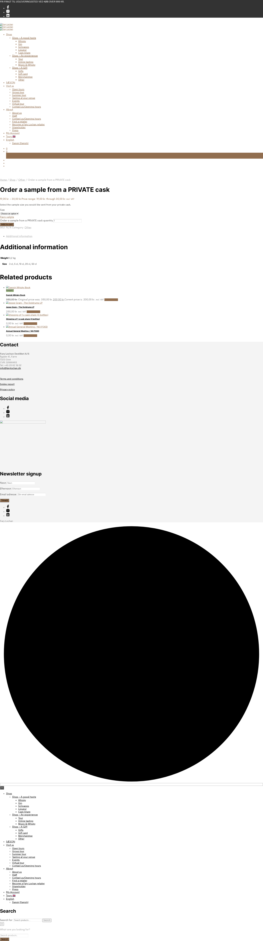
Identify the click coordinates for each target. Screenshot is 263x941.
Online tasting (25, 61)
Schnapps (23, 46)
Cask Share (24, 52)
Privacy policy (7, 389)
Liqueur (22, 49)
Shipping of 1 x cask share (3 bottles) (23, 319)
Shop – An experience (25, 56)
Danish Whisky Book (15, 295)
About (9, 109)
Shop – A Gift (19, 68)
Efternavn (5, 488)
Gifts (20, 70)
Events (16, 100)
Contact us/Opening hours (26, 106)
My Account (13, 133)
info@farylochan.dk (10, 368)
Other (21, 79)
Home (3, 180)
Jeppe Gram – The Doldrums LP (20, 307)
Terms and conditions (11, 378)
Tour (20, 58)
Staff (14, 115)
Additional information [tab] (19, 236)
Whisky (22, 41)
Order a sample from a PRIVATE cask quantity (26, 220)
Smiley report (7, 384)
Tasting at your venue (23, 97)
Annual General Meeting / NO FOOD (22, 331)
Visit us (10, 86)
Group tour (18, 92)
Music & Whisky (26, 64)
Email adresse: (9, 494)
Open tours (18, 89)
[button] (6, 148)
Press (15, 130)
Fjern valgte (7, 217)
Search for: (6, 920)
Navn (3, 483)
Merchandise (25, 76)
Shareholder (19, 127)
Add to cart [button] (111, 299)
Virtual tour (18, 103)
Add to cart (7, 224)
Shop (9, 34)
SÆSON (10, 82)
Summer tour (19, 94)
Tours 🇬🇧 (11, 136)
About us (17, 112)
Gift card (23, 73)
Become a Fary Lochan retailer (28, 124)
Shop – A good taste (24, 38)
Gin (20, 43)
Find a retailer (19, 121)
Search (47, 920)
